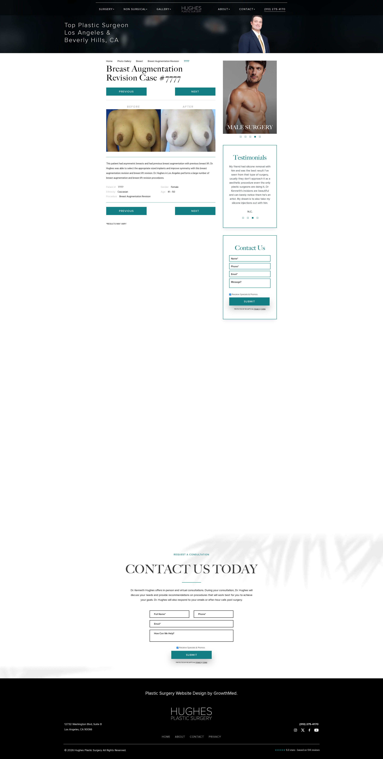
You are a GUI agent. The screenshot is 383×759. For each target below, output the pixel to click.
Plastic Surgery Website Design (175, 693)
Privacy (257, 309)
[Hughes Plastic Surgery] (194, 9)
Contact (246, 9)
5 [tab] (260, 136)
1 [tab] (240, 136)
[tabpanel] (250, 97)
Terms (263, 309)
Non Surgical (135, 9)
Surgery (106, 9)
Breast (139, 61)
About (223, 9)
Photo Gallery (124, 61)
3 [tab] (250, 136)
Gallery (163, 9)
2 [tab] (245, 136)
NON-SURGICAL (250, 127)
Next (195, 91)
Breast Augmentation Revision (163, 61)
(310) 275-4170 (274, 9)
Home (109, 61)
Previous (126, 91)
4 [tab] (255, 136)
